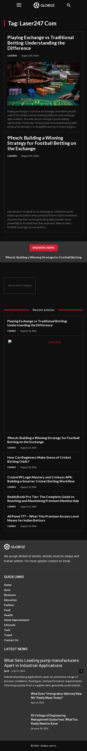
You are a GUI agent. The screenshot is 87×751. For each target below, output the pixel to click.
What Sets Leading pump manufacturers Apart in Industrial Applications (41, 663)
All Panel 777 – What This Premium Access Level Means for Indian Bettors (43, 518)
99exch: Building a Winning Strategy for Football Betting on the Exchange (41, 143)
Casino (12, 55)
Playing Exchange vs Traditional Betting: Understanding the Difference (40, 42)
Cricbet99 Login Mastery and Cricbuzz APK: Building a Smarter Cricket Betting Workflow (41, 479)
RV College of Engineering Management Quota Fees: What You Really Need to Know (54, 719)
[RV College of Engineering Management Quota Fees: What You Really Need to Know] (16, 721)
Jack (6, 670)
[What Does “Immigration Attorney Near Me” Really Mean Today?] (16, 700)
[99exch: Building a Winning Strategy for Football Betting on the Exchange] (43, 184)
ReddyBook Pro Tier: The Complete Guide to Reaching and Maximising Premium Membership (43, 499)
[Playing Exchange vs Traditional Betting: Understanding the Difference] (43, 83)
